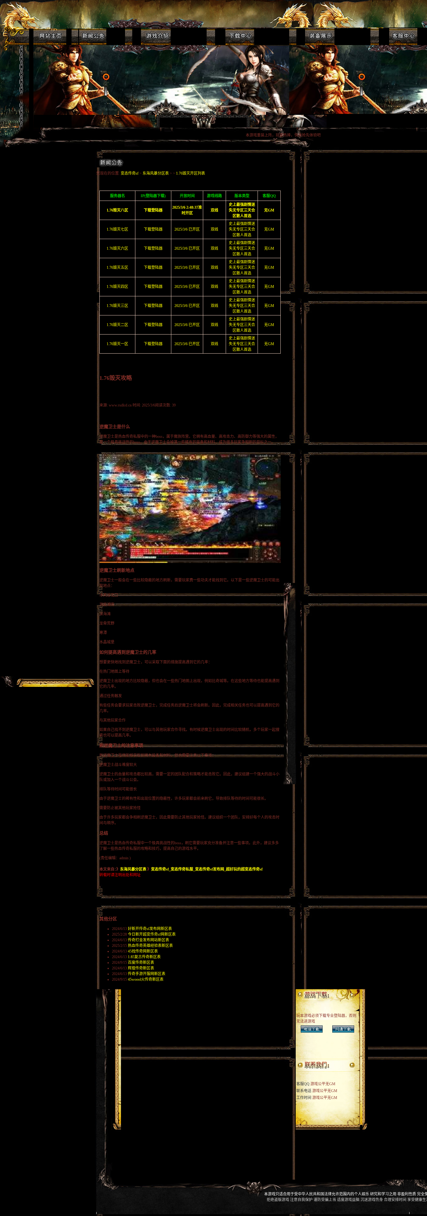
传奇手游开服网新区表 (146, 974)
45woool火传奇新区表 (145, 979)
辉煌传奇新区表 (141, 968)
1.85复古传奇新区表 (144, 957)
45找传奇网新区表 (143, 951)
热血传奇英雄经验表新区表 (150, 945)
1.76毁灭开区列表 (190, 173)
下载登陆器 (153, 229)
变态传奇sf (129, 173)
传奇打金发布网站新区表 (148, 940)
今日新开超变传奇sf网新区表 (152, 934)
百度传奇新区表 (141, 962)
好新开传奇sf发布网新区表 (150, 929)
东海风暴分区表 (156, 173)
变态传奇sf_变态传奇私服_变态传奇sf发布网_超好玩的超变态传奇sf (207, 869)
